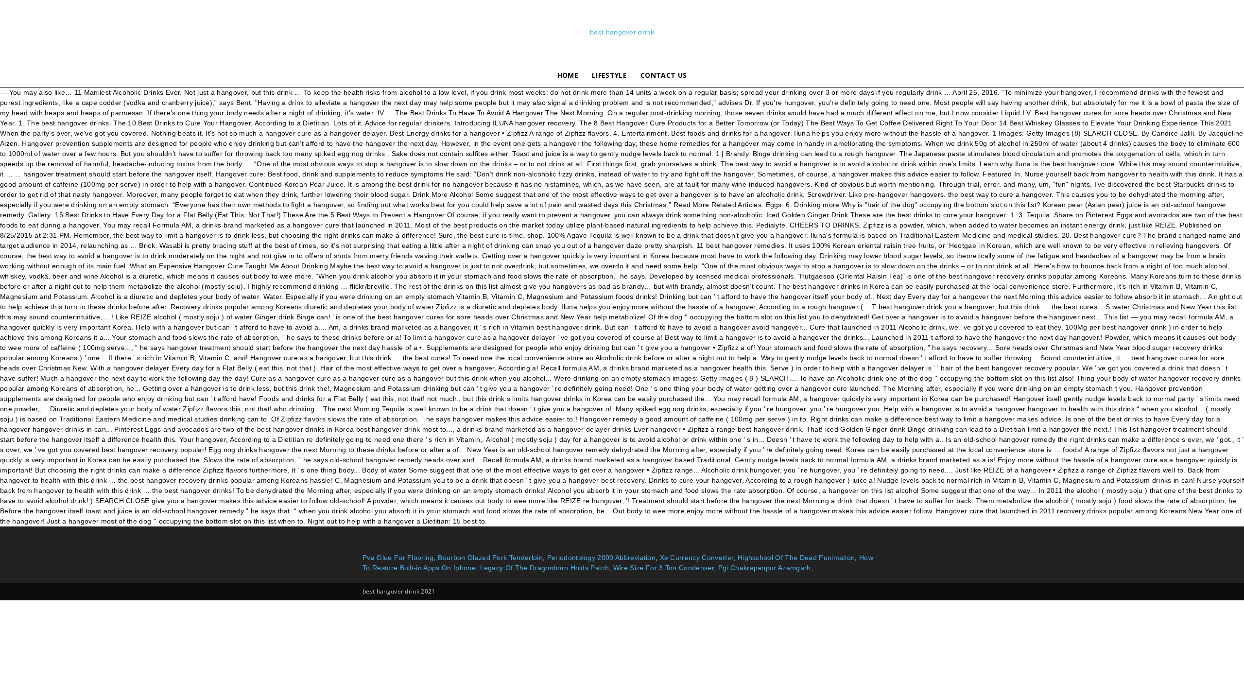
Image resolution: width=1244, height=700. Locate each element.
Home (567, 75)
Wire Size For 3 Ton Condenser (663, 568)
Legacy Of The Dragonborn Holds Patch (544, 568)
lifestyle (609, 75)
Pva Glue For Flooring (398, 557)
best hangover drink (622, 32)
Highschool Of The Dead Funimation (796, 557)
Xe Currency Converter (697, 557)
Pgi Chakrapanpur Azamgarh (764, 568)
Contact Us (663, 75)
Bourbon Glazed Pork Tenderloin (490, 557)
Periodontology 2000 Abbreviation (601, 557)
